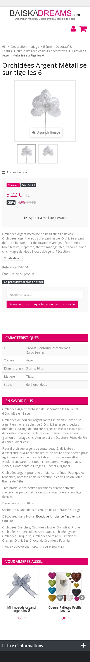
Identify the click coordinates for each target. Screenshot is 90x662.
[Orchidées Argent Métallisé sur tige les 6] (26, 153)
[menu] (73, 28)
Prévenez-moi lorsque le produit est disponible (42, 304)
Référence (9, 267)
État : (5, 274)
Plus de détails (12, 258)
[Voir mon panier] (83, 29)
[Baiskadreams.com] (45, 15)
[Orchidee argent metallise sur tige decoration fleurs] (47, 153)
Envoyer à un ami (17, 172)
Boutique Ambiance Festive (55, 516)
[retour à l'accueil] (3, 46)
